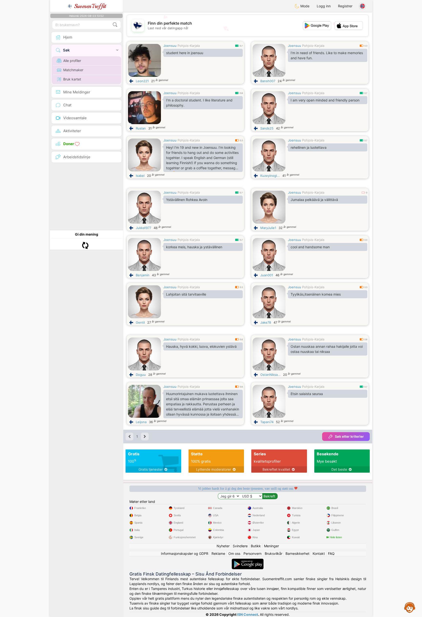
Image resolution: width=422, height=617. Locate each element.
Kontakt (319, 553)
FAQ (331, 553)
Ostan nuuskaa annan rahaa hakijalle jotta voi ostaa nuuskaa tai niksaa (327, 349)
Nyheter (223, 546)
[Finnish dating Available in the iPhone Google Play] (248, 561)
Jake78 (265, 322)
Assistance (409, 607)
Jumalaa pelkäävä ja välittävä (314, 200)
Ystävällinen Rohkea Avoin (186, 200)
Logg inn (324, 6)
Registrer (345, 6)
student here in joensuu (184, 53)
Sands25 (267, 128)
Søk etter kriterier (349, 436)
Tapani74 (267, 422)
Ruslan (141, 128)
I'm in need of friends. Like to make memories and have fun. (327, 55)
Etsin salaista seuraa (307, 394)
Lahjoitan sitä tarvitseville (186, 294)
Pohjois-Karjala (189, 46)
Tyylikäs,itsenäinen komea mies (316, 294)
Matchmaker (73, 70)
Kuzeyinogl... (270, 176)
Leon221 (142, 81)
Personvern (252, 553)
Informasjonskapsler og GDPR (184, 553)
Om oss (234, 553)
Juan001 (266, 275)
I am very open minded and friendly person (325, 100)
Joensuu (170, 46)
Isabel (140, 176)
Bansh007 (267, 81)
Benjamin (142, 275)
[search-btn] (115, 24)
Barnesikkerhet (297, 553)
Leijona (141, 422)
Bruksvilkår (273, 553)
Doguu (141, 375)
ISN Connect (247, 614)
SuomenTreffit (89, 6)
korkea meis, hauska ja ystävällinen (194, 247)
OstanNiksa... (270, 375)
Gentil (140, 322)
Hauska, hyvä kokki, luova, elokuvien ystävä (201, 346)
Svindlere (240, 546)
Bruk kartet (72, 79)
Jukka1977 (143, 228)
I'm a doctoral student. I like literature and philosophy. (199, 102)
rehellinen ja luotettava (309, 147)
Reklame (218, 553)
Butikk (256, 546)
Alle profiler (72, 61)
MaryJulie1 (268, 228)
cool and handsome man (310, 247)
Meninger (271, 546)
